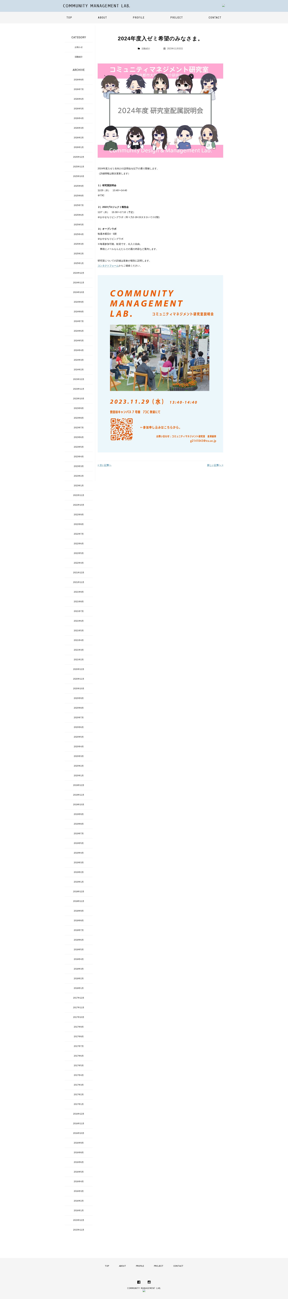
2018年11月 (78, 901)
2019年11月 (78, 795)
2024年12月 (78, 273)
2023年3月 (79, 466)
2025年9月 (79, 186)
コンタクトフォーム (108, 265)
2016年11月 (78, 1123)
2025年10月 (78, 176)
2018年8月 (79, 920)
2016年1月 (79, 1210)
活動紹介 (146, 48)
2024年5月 (79, 340)
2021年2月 (79, 659)
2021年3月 (79, 650)
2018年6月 (79, 940)
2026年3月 (79, 128)
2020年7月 (79, 717)
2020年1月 (79, 775)
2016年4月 (79, 1181)
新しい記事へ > (215, 465)
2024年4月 (79, 350)
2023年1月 (79, 485)
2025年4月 (79, 234)
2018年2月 (79, 978)
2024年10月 (78, 292)
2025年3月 (79, 244)
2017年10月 (78, 1017)
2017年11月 (78, 1007)
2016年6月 (79, 1162)
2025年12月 (78, 157)
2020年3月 (79, 756)
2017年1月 (79, 1104)
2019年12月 (78, 785)
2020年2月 (79, 766)
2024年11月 (78, 282)
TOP (69, 17)
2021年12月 (78, 572)
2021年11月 (78, 582)
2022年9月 (79, 514)
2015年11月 (78, 1230)
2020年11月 (78, 679)
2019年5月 (79, 843)
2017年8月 (79, 1036)
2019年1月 (79, 882)
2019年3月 (79, 862)
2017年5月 (79, 1065)
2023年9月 (79, 408)
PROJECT (176, 17)
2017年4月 (79, 1075)
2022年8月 (79, 524)
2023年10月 (78, 398)
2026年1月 (79, 147)
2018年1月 (79, 988)
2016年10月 (78, 1133)
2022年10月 (78, 505)
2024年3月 (79, 360)
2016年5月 (79, 1172)
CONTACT (215, 17)
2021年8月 (79, 601)
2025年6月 (79, 215)
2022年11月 (78, 495)
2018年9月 (79, 911)
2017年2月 (79, 1094)
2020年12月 (78, 669)
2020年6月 (79, 727)
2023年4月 (79, 456)
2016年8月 (79, 1152)
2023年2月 (79, 476)
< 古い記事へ (104, 465)
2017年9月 (79, 1027)
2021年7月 (79, 611)
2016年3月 (79, 1191)
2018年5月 (79, 949)
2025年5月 (79, 224)
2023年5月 (79, 447)
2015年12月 (78, 1220)
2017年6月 (79, 1056)
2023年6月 (79, 437)
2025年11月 (78, 166)
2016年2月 (79, 1201)
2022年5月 (79, 553)
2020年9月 (79, 698)
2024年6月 (79, 331)
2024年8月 (79, 311)
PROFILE (138, 17)
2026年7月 (79, 89)
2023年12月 (78, 379)
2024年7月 (79, 321)
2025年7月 (79, 205)
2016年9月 (79, 1143)
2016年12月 (78, 1114)
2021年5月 (79, 630)
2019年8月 (79, 824)
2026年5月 (79, 108)
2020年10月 (78, 688)
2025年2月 (79, 253)
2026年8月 (79, 79)
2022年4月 (79, 563)
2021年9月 (79, 592)
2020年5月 (79, 737)
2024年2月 (79, 369)
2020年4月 (79, 746)
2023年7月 (79, 427)
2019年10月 (78, 804)
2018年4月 (79, 959)
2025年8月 (79, 195)
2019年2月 (79, 872)
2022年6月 (79, 543)
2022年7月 (79, 534)
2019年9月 (79, 814)
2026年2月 (79, 137)
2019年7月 (79, 833)
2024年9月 (79, 302)
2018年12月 (78, 891)
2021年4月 (79, 640)
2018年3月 (79, 969)
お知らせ (79, 47)
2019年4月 (79, 853)
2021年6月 (79, 621)
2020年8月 (79, 708)
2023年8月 (79, 418)
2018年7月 (79, 930)
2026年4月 (79, 118)
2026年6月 (79, 99)
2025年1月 (79, 263)
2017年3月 (79, 1085)
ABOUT (102, 17)
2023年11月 (78, 389)
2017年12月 (78, 998)
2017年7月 (79, 1046)
